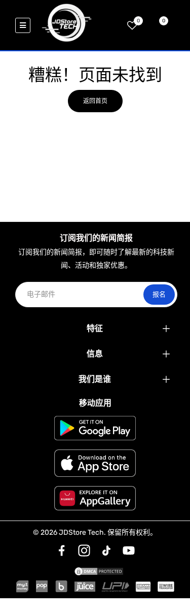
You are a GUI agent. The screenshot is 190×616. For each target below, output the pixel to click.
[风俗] (62, 550)
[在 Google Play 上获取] (95, 428)
